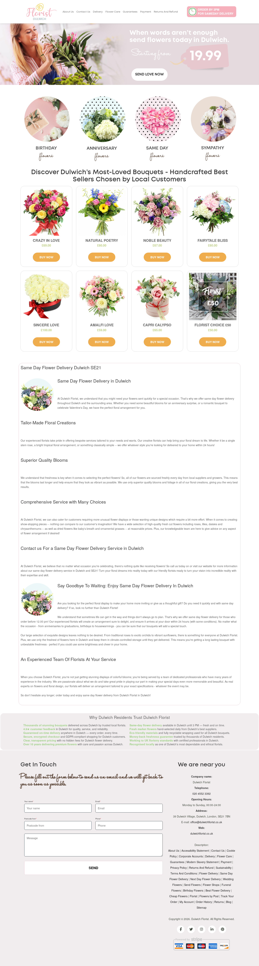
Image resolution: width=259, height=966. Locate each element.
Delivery (98, 12)
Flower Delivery (208, 873)
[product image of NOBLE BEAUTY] (157, 212)
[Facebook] (180, 929)
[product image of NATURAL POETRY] (102, 212)
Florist (193, 896)
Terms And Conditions (183, 873)
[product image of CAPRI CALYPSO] (157, 296)
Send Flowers (192, 885)
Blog (228, 902)
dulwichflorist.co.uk (201, 833)
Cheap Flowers (178, 896)
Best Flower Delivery (218, 890)
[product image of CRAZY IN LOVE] (46, 212)
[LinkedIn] (212, 929)
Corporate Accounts (191, 856)
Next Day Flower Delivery (205, 879)
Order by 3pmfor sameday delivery (215, 11)
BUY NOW (46, 257)
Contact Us (83, 12)
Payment (145, 12)
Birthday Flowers (193, 890)
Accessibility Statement (195, 850)
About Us (68, 12)
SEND (93, 867)
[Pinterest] (222, 929)
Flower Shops (211, 885)
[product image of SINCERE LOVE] (46, 296)
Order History (204, 902)
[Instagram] (201, 929)
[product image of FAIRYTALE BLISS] (213, 212)
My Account (187, 902)
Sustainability (224, 868)
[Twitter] (191, 929)
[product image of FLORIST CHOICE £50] (213, 296)
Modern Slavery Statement (203, 862)
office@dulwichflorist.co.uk (206, 822)
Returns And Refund (166, 12)
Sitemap (201, 907)
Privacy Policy (178, 868)
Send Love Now (149, 74)
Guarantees (130, 12)
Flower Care (112, 12)
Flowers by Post (209, 896)
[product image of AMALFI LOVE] (102, 296)
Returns (219, 902)
